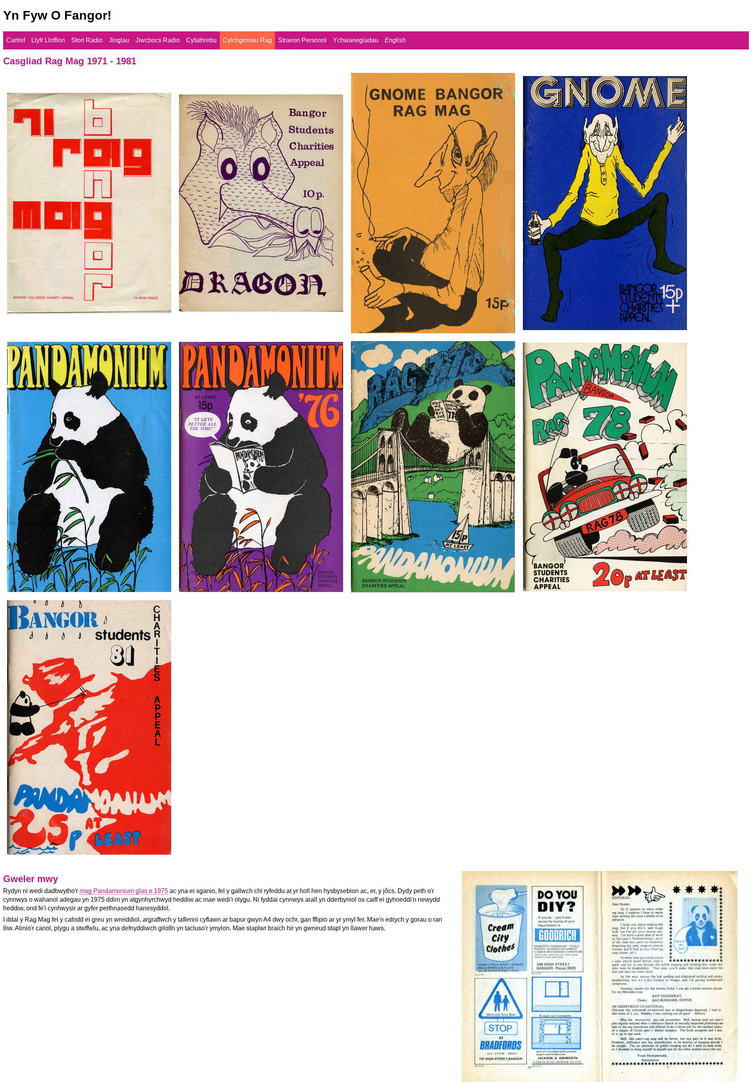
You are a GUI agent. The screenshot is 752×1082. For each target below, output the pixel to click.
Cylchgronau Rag (247, 40)
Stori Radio (87, 40)
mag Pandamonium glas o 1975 (124, 891)
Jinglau (119, 40)
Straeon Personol (302, 40)
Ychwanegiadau (355, 40)
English (395, 40)
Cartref (15, 40)
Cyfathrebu (201, 40)
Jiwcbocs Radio (158, 40)
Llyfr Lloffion (48, 40)
